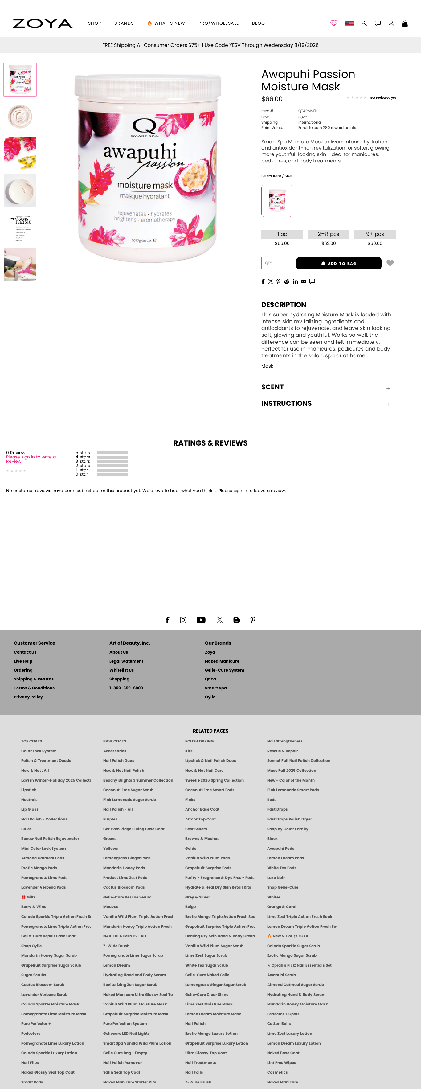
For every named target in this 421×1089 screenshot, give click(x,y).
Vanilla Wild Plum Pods (207, 858)
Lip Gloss (30, 809)
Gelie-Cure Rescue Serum (127, 897)
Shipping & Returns (34, 679)
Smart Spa (216, 688)
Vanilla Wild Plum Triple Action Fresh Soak (138, 916)
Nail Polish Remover (122, 1063)
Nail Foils (194, 1072)
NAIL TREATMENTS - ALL (125, 936)
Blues (26, 829)
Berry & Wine (33, 907)
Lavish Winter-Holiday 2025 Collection (56, 780)
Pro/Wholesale (218, 23)
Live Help (23, 662)
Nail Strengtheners (285, 741)
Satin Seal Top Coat (121, 1072)
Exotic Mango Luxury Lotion (211, 1033)
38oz (284, 117)
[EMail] (303, 281)
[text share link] (312, 281)
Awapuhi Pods (280, 848)
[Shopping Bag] (405, 24)
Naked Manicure (222, 662)
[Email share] (303, 281)
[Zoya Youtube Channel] (201, 619)
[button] (43, 23)
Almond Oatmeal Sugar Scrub (295, 985)
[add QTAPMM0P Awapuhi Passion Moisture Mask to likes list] (390, 262)
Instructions (286, 403)
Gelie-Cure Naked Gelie (207, 975)
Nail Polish (195, 1023)
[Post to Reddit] (286, 281)
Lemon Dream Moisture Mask (213, 1014)
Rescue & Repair (282, 751)
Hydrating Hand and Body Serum (134, 975)
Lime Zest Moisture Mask (208, 1004)
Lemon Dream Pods (285, 858)
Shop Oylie (31, 946)
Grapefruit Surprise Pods (208, 868)
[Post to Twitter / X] (271, 281)
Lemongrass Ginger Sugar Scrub (215, 985)
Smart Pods (32, 1082)
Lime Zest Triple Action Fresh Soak (299, 916)
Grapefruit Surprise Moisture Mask (135, 1014)
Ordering (23, 670)
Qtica (210, 679)
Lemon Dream (116, 965)
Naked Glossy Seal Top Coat (48, 1072)
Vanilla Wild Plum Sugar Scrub (214, 946)
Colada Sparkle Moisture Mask (50, 1004)
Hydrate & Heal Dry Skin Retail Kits (218, 887)
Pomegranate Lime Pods (44, 878)
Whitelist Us (121, 670)
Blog (258, 23)
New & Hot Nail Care (204, 770)
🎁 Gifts (28, 897)
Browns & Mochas (202, 838)
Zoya (210, 653)
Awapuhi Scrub (281, 975)
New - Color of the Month (291, 780)
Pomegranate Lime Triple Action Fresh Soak (56, 926)
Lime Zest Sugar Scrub (206, 955)
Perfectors (30, 1033)
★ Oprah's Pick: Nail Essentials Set (299, 965)
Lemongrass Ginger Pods (127, 858)
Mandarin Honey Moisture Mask (297, 1004)
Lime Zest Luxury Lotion (289, 1033)
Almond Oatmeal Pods (42, 858)
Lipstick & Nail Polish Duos (210, 760)
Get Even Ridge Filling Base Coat (134, 829)
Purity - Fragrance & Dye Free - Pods (220, 878)
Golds (190, 848)
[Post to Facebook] (263, 281)
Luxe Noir (276, 878)
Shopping (119, 679)
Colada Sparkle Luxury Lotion (49, 1053)
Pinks (190, 800)
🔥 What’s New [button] (166, 23)
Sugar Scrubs (33, 975)
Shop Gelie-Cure (282, 887)
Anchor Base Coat (202, 809)
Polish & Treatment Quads (46, 760)
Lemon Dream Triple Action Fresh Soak (302, 926)
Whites (274, 897)
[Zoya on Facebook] (167, 619)
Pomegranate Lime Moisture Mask (53, 1014)
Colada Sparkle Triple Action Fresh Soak (56, 916)
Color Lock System (39, 751)
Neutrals (29, 800)
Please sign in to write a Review (31, 459)
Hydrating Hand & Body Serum (296, 995)
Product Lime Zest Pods (125, 878)
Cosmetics (277, 1072)
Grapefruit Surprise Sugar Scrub (51, 965)
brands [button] (124, 23)
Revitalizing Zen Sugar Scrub (130, 985)
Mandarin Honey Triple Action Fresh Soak (138, 926)
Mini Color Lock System (43, 848)
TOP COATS (31, 741)
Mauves (110, 907)
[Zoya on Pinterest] (253, 619)
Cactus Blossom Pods (124, 887)
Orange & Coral (281, 907)
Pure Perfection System (125, 1023)
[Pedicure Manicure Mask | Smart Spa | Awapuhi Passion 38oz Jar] (20, 80)
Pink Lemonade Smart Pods (293, 790)
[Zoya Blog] (236, 619)
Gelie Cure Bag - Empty (125, 1053)
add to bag (326, 263)
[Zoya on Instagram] (183, 619)
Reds (271, 800)
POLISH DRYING (199, 741)
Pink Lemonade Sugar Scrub (129, 800)
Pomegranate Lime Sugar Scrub (133, 955)
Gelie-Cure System (224, 670)
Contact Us (25, 653)
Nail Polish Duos (118, 760)
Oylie (210, 697)
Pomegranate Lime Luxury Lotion (52, 1043)
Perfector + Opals (283, 1014)
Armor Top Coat (200, 819)
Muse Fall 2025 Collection (291, 770)
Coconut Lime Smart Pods (210, 790)
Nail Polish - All (118, 809)
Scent (272, 387)
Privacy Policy (28, 697)
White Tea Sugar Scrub (206, 965)
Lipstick (28, 790)
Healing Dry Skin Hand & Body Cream (220, 936)
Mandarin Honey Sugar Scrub (49, 955)
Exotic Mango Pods (39, 868)
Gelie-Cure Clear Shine (206, 995)
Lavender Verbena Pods (43, 887)
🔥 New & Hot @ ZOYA (288, 936)
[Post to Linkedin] (295, 281)
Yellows (110, 848)
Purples (110, 819)
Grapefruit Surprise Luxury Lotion (216, 1043)
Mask (267, 366)
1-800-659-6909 (126, 688)
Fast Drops (277, 809)
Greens (109, 838)
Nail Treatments (200, 1063)
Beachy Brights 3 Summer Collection (138, 780)
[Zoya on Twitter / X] (219, 619)
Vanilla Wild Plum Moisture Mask (135, 1004)
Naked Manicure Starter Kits (129, 1082)
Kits (189, 751)
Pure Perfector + (36, 1023)
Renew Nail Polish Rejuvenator (50, 838)
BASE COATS (114, 741)
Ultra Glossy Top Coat (206, 1053)
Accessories (114, 751)
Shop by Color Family (288, 829)
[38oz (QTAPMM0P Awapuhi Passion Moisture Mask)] (276, 201)
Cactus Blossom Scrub (42, 985)
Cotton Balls (279, 1023)
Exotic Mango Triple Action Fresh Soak (220, 916)
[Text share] (312, 281)
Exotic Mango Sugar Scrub (292, 955)
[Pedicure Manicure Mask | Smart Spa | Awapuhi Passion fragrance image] (20, 154)
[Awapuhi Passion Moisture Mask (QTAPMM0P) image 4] (20, 191)
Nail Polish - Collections (44, 819)
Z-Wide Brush (116, 946)
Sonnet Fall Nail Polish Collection (298, 760)
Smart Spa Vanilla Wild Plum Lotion (137, 1043)
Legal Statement (126, 662)
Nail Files (30, 1063)
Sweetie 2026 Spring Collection (214, 780)
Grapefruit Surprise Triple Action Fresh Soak (220, 926)
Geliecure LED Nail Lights (126, 1033)
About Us (118, 653)
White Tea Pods (281, 868)
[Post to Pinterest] (278, 281)
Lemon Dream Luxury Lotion (294, 1043)
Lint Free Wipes (281, 1063)
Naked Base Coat (283, 1053)
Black (272, 838)
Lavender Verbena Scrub (44, 995)
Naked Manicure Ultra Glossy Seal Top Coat (138, 995)
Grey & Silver (197, 897)
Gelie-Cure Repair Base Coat (48, 936)
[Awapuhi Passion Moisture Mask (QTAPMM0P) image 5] (20, 228)
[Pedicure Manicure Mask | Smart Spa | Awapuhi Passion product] (20, 117)
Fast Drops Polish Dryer (289, 819)
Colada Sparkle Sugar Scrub (293, 946)
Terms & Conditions (34, 688)
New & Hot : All (35, 770)
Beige (190, 907)
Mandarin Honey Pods (124, 868)
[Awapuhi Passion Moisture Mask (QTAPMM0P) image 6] (20, 264)
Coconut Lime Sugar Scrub (128, 790)
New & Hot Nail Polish (123, 770)
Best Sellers (196, 829)
